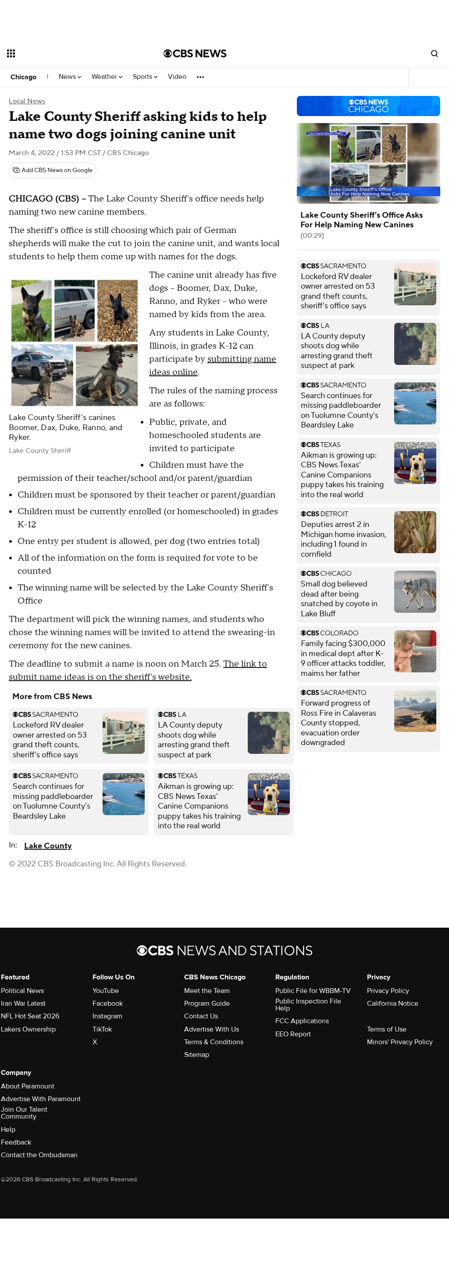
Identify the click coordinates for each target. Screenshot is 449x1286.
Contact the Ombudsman (39, 1155)
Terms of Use (386, 1029)
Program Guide (207, 1003)
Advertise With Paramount (41, 1098)
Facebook (108, 1003)
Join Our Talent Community (24, 1113)
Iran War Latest (23, 1003)
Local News (27, 101)
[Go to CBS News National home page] (195, 53)
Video (177, 77)
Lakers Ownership (28, 1029)
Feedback (16, 1142)
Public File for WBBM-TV (313, 990)
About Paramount (27, 1086)
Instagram (107, 1016)
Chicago (23, 77)
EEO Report (293, 1034)
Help (8, 1129)
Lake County (48, 846)
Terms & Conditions (213, 1042)
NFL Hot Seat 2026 (30, 1016)
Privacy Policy (388, 990)
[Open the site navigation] (69, 53)
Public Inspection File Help (308, 1005)
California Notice (392, 1003)
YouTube (106, 990)
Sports (143, 77)
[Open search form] (434, 53)
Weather (105, 77)
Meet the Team (207, 990)
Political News (22, 990)
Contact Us (201, 1016)
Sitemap (196, 1054)
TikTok (102, 1029)
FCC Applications (302, 1021)
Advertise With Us (211, 1029)
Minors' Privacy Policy (400, 1042)
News (68, 77)
